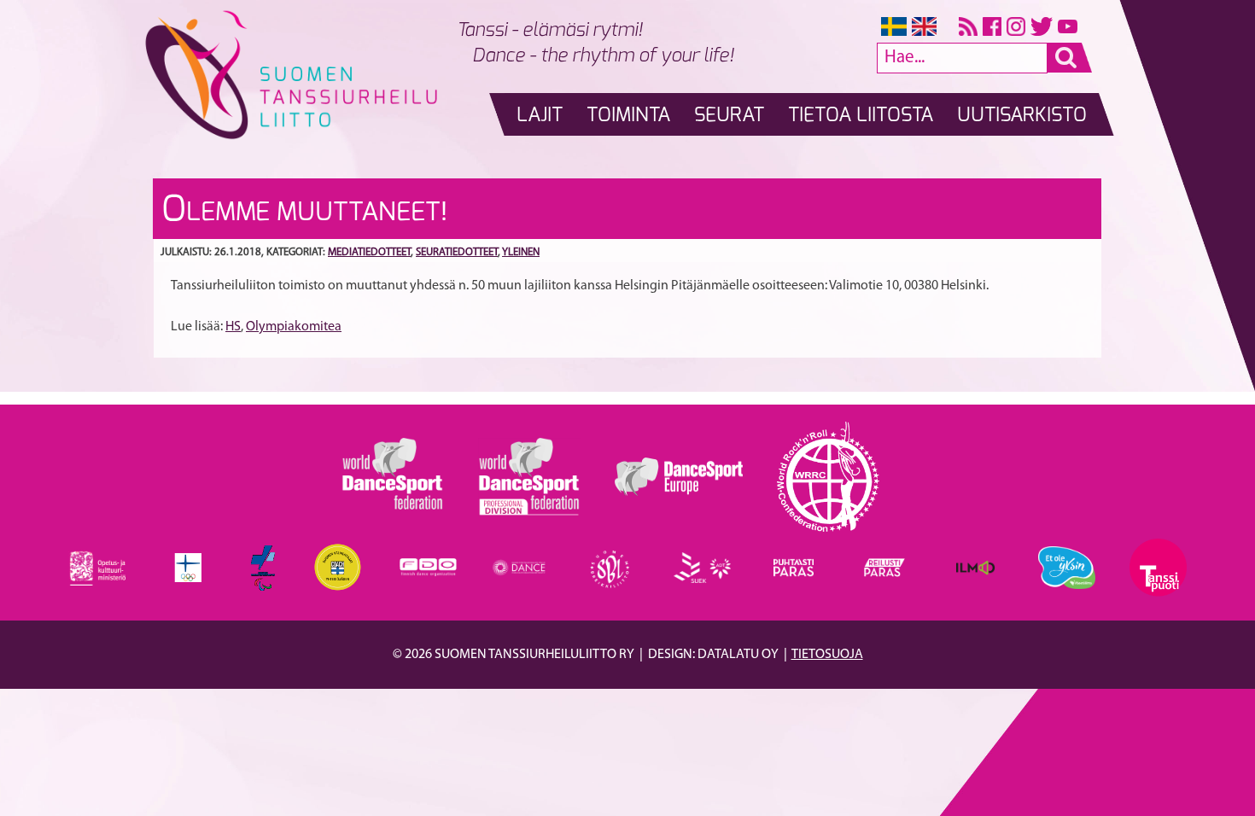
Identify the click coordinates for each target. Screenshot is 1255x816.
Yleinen (521, 252)
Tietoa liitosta (860, 115)
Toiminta (628, 115)
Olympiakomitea (293, 327)
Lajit (540, 115)
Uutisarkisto (1022, 115)
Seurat (729, 115)
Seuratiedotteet (457, 252)
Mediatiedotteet (369, 252)
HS (233, 327)
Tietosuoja (827, 655)
